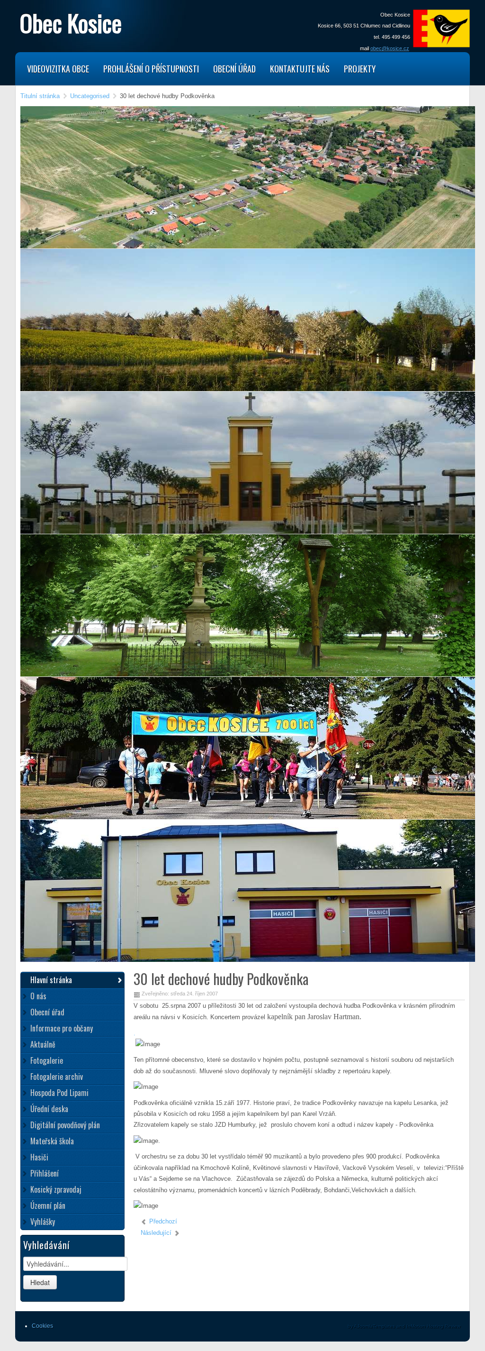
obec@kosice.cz (389, 48)
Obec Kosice (71, 22)
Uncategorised (89, 96)
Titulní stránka (40, 96)
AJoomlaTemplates (374, 1326)
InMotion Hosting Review (433, 1326)
